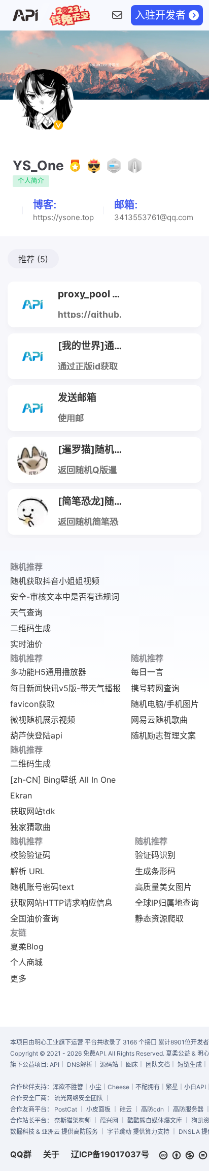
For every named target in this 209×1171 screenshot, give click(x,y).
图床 (132, 1064)
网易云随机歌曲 (159, 720)
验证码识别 (155, 855)
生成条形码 (155, 871)
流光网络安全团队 (78, 1098)
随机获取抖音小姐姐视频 (54, 581)
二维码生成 (30, 628)
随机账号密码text (42, 887)
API (54, 1064)
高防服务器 (188, 1109)
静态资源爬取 (159, 918)
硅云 (126, 1109)
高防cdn (152, 1109)
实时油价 (26, 644)
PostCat (65, 1109)
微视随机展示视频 (42, 720)
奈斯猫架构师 (72, 1120)
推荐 (33, 259)
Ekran (21, 795)
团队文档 (158, 1064)
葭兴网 (109, 1120)
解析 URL (27, 871)
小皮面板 (98, 1109)
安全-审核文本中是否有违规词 (64, 597)
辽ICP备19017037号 (110, 1154)
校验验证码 (30, 855)
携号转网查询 (155, 688)
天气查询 (26, 612)
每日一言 (147, 672)
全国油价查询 (34, 918)
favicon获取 (32, 704)
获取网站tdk (32, 811)
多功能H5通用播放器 (48, 672)
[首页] (25, 15)
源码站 (109, 1064)
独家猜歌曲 (30, 827)
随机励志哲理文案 (163, 735)
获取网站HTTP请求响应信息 (61, 903)
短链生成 (190, 1064)
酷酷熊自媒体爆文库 (154, 1120)
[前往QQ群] (117, 15)
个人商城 (26, 962)
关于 (51, 1154)
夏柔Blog (27, 946)
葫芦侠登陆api (36, 735)
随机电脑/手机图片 (165, 704)
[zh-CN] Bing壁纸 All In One (63, 780)
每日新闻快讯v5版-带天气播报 (65, 688)
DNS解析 (79, 1064)
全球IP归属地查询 (167, 903)
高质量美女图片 (163, 887)
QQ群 (20, 1154)
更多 (18, 978)
